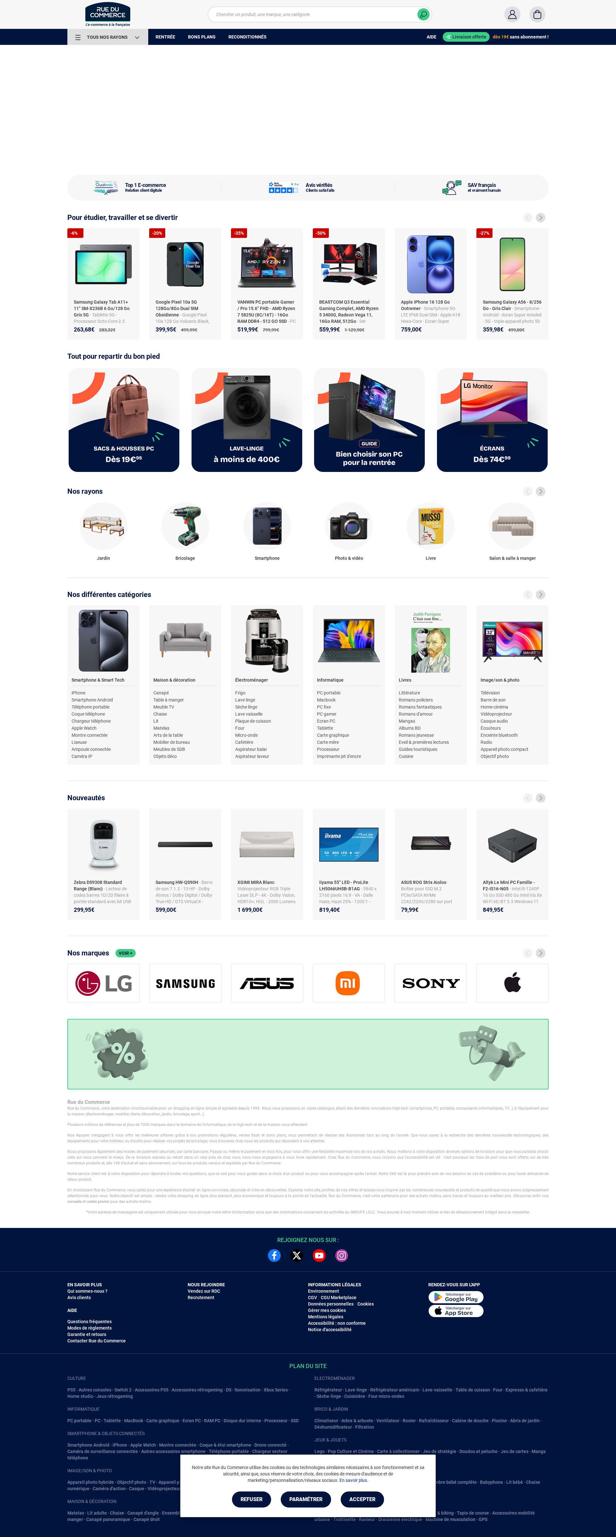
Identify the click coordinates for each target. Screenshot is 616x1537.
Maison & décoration (174, 680)
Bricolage (185, 558)
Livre (431, 558)
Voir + (126, 953)
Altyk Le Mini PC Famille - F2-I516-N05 (509, 885)
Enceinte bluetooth (499, 735)
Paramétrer (305, 1499)
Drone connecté (270, 1445)
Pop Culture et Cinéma (351, 1451)
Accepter (362, 1499)
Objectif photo (495, 756)
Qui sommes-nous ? (87, 1291)
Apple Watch (84, 728)
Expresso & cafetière (527, 1389)
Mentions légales (325, 1316)
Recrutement (201, 1297)
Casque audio (494, 721)
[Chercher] (423, 14)
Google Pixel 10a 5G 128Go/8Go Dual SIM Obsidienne (177, 308)
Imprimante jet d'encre (339, 756)
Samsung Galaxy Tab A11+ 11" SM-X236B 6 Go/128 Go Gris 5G (102, 308)
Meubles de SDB (169, 749)
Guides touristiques (418, 749)
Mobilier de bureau (171, 742)
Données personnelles (331, 1303)
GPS (483, 1519)
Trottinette (344, 1519)
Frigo (240, 692)
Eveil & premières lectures (424, 742)
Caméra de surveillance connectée (102, 1451)
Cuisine (406, 756)
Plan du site (308, 1366)
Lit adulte (97, 1513)
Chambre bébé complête (452, 1482)
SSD (295, 1420)
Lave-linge (356, 1389)
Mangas (407, 721)
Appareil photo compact (504, 749)
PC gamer (327, 714)
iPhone (78, 692)
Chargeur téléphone (91, 721)
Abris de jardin (525, 1420)
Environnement (323, 1291)
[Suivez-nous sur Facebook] (274, 1255)
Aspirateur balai (251, 749)
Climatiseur (326, 1420)
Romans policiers (416, 699)
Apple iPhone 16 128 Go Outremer (425, 305)
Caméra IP (82, 756)
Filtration (364, 1427)
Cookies (365, 1303)
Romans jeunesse (416, 735)
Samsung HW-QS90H (177, 882)
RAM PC (212, 1420)
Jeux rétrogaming (115, 1396)
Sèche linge (246, 707)
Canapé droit (146, 1519)
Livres (405, 680)
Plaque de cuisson (253, 721)
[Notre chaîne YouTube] (319, 1255)
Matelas (161, 728)
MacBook (133, 1420)
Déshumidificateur (333, 1427)
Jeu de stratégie (439, 1451)
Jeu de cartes (514, 1451)
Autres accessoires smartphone (173, 1451)
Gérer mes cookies (327, 1310)
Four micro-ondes (386, 1396)
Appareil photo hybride (90, 1482)
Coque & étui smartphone (225, 1445)
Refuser (251, 1499)
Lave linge (245, 699)
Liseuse (79, 742)
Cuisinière (354, 1396)
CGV (312, 1297)
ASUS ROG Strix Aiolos (424, 882)
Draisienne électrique (400, 1519)
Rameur (367, 1519)
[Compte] (512, 14)
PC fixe (324, 707)
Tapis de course (473, 1513)
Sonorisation (248, 1389)
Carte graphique (333, 735)
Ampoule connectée (91, 749)
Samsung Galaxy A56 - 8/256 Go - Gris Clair (512, 305)
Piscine (499, 1420)
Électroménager (251, 680)
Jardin (103, 558)
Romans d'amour (416, 714)
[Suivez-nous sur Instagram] (341, 1255)
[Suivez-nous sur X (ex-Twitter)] (296, 1255)
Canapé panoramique (108, 1519)
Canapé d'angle (143, 1513)
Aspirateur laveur (252, 756)
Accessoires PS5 (151, 1389)
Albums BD (410, 728)
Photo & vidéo (349, 558)
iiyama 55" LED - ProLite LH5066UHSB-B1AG (343, 885)
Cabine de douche (470, 1420)
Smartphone (267, 558)
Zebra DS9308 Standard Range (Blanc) (98, 885)
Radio (486, 742)
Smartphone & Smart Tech (98, 680)
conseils (74, 1201)
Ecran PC (326, 721)
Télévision (490, 692)
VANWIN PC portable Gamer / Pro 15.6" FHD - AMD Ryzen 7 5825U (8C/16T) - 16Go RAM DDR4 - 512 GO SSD (266, 311)
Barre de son (493, 699)
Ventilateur (387, 1420)
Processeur (328, 749)
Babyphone (491, 1482)
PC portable (328, 692)
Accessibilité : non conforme (337, 1323)
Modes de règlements (89, 1328)
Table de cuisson (473, 1389)
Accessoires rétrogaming (197, 1389)
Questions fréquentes (89, 1321)
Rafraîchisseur (434, 1420)
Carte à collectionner (398, 1451)
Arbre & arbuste (357, 1420)
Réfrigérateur (328, 1389)
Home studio (80, 1396)
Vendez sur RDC (204, 1291)
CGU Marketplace (338, 1297)
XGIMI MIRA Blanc (256, 882)
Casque (136, 1488)
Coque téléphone (88, 714)
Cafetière (244, 742)
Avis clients (79, 1297)
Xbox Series (276, 1389)
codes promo (98, 1201)
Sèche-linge (329, 1396)
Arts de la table (168, 735)
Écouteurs (491, 728)
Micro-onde (246, 735)
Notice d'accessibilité (330, 1329)
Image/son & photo (500, 680)
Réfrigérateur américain (394, 1389)
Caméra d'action (109, 1488)
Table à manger (168, 699)
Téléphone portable (90, 707)
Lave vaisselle (248, 714)
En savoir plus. (353, 1480)
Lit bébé (514, 1482)
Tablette (325, 728)
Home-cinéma (494, 707)
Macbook (326, 699)
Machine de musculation (450, 1519)
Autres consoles (95, 1389)
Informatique (330, 680)
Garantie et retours (86, 1334)
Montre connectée (89, 735)
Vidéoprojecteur (496, 714)
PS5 (71, 1389)
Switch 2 (123, 1389)
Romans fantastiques (420, 707)
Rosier (409, 1420)
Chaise (160, 714)
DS (228, 1389)
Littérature (409, 692)
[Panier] (537, 14)
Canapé (161, 692)
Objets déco (165, 756)
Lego (319, 1451)
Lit (155, 721)
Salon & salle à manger (512, 558)
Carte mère (328, 742)
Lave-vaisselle (437, 1389)
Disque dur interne (242, 1420)
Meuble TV (163, 707)
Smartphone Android (92, 699)
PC (97, 1420)
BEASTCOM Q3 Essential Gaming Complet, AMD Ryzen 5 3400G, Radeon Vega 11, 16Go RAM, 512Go (349, 311)
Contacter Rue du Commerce (96, 1340)
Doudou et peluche (478, 1451)
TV (152, 1482)
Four (239, 728)
